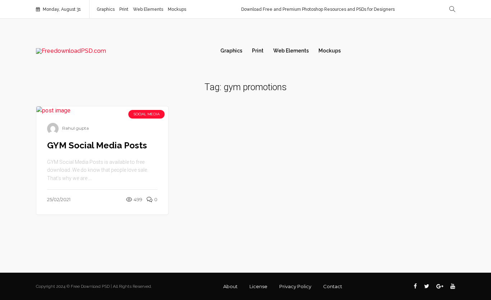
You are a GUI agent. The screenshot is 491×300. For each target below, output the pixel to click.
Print (123, 9)
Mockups (177, 9)
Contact (332, 286)
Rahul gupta (75, 128)
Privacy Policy (295, 286)
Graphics (106, 9)
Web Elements (148, 9)
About (230, 286)
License (258, 286)
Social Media (146, 114)
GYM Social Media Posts (97, 145)
